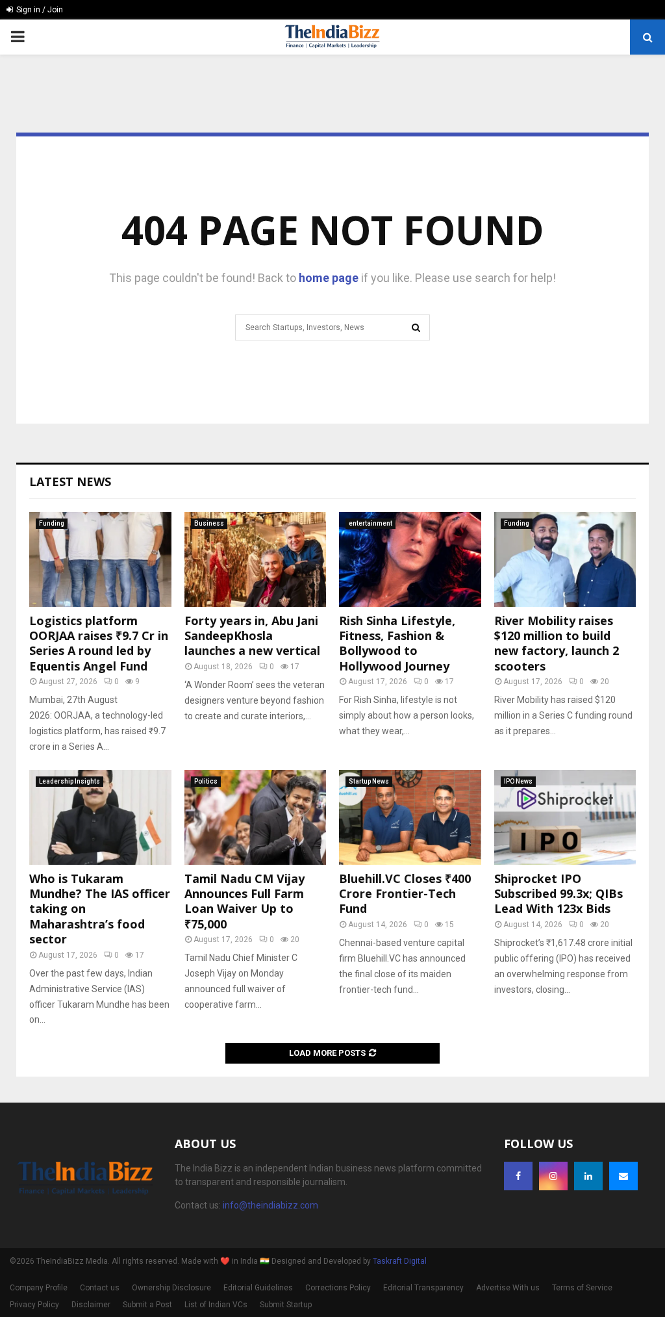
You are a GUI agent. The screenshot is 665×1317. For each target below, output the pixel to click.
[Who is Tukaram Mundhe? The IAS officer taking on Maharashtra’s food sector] (100, 817)
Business (209, 523)
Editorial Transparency (423, 1287)
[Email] (623, 1176)
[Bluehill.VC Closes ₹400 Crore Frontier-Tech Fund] (410, 817)
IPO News (518, 781)
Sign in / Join (38, 9)
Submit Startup (286, 1304)
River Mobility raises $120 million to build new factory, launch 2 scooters (556, 643)
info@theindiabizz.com (270, 1205)
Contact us (99, 1287)
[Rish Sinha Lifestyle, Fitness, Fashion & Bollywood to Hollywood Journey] (410, 559)
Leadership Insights (69, 781)
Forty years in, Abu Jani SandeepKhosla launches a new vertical (252, 636)
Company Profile (39, 1287)
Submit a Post (147, 1304)
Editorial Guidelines (258, 1287)
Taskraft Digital (400, 1261)
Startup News (369, 781)
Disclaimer (90, 1304)
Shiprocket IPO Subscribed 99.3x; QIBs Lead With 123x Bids (558, 894)
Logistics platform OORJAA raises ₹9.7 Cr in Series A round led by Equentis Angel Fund (98, 643)
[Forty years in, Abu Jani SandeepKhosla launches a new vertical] (255, 559)
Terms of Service (582, 1287)
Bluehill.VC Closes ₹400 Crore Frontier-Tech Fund (405, 894)
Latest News (70, 481)
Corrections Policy (338, 1287)
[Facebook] (518, 1176)
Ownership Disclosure (171, 1287)
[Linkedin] (588, 1176)
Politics (206, 781)
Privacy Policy (34, 1304)
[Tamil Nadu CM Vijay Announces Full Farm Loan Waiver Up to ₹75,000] (255, 817)
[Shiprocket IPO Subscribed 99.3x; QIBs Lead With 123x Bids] (565, 817)
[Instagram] (553, 1176)
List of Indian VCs (215, 1304)
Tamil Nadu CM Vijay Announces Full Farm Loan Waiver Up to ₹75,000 (244, 901)
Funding (51, 523)
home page (328, 278)
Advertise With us (508, 1287)
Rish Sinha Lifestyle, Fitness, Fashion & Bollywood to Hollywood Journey (397, 643)
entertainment (370, 523)
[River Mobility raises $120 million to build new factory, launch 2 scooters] (565, 559)
